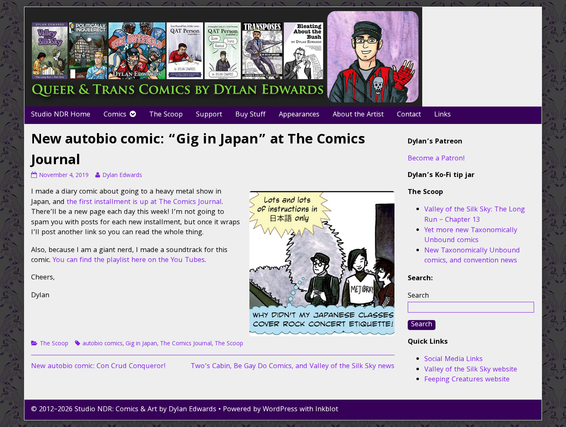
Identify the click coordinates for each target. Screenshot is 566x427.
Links (442, 115)
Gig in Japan (141, 344)
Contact (409, 115)
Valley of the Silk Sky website (470, 370)
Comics (115, 115)
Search (418, 296)
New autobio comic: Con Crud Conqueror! (98, 367)
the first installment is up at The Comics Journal (144, 203)
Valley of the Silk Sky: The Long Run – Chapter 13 (474, 215)
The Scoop (166, 115)
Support (209, 115)
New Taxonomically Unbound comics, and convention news (472, 256)
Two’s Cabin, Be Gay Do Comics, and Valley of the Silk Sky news (292, 367)
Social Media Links (453, 360)
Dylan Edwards (122, 176)
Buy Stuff (250, 115)
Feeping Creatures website (467, 380)
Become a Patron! (436, 159)
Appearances (299, 115)
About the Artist (358, 115)
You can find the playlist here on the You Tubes (129, 261)
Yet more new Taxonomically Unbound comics (470, 236)
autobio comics (102, 344)
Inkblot (326, 410)
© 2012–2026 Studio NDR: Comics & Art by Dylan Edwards (123, 410)
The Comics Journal (186, 344)
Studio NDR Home (60, 115)
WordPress (280, 410)
